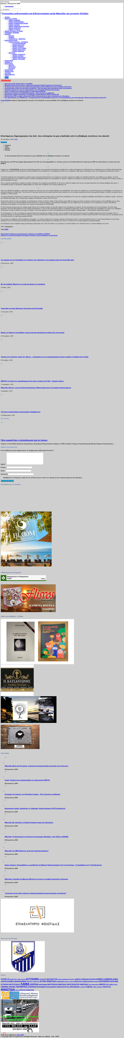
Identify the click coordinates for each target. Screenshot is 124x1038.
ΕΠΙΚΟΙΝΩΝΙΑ (9, 6)
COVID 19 (5, 979)
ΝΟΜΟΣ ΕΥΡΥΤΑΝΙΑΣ (19, 48)
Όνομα (3, 467)
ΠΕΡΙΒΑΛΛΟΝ (9, 71)
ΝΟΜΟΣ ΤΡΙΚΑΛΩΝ (18, 59)
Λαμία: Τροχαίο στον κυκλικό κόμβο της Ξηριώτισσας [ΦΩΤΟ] (25, 91)
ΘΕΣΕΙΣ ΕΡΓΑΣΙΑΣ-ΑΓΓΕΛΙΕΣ (14, 31)
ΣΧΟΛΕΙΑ (99, 987)
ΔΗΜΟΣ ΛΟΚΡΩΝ (14, 25)
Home (3, 100)
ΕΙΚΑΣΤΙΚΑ (12, 67)
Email (3, 471)
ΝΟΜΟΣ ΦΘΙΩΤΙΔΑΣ (18, 50)
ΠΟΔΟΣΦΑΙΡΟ (51, 987)
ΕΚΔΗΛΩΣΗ (60, 981)
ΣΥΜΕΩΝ (88, 987)
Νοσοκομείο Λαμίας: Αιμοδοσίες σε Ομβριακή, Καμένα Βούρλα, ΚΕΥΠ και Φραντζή (32, 94)
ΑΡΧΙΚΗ (7, 17)
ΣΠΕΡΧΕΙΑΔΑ (74, 987)
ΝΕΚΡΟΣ (102, 984)
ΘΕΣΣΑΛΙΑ (12, 53)
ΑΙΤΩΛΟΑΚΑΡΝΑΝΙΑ (19, 43)
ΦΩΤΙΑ (17, 990)
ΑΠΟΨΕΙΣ (8, 73)
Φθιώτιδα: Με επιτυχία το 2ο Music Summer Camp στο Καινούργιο (29, 822)
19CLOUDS (20, 1035)
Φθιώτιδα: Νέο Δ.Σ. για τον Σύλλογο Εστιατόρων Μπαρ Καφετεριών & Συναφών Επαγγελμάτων (36, 388)
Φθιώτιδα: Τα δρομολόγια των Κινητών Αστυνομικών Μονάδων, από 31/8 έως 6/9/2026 (36, 837)
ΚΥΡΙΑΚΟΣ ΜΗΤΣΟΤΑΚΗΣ (10, 984)
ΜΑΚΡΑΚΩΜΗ (43, 984)
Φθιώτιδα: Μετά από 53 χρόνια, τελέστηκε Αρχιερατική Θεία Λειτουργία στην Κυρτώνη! (33, 85)
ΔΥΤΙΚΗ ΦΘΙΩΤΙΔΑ (48, 981)
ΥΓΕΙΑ (7, 77)
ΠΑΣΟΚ (115, 984)
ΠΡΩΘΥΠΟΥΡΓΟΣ (63, 987)
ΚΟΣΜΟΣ (11, 37)
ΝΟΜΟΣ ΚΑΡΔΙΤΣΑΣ (18, 54)
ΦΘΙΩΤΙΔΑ (8, 989)
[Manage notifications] (4, 1033)
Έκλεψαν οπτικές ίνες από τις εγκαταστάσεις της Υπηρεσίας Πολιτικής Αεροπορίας (32, 90)
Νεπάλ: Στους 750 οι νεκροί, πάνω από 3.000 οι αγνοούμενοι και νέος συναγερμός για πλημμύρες (37, 96)
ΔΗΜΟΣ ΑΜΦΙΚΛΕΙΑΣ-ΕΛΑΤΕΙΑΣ (19, 26)
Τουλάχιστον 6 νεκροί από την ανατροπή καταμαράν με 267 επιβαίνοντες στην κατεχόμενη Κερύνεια (38, 86)
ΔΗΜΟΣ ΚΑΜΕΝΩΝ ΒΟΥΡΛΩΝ (18, 23)
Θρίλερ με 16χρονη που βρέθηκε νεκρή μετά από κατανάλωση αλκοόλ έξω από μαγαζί (32, 332)
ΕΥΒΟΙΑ (72, 981)
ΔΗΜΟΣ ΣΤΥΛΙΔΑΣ (14, 29)
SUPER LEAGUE (21, 979)
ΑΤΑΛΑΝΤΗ (43, 979)
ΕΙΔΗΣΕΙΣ (8, 34)
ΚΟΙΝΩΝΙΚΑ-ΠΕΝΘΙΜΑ (12, 32)
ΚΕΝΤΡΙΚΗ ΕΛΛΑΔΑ (11, 40)
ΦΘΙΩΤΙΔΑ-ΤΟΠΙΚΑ (11, 19)
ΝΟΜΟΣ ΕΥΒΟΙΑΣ (18, 46)
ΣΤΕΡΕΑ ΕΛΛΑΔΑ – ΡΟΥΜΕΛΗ (18, 42)
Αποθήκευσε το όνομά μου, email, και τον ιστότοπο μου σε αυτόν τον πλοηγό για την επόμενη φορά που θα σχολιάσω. (42, 477)
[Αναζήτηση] (1, 2)
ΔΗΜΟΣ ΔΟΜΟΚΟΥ (15, 28)
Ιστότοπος (4, 474)
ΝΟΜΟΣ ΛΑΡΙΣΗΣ (17, 56)
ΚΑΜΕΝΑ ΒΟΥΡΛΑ (88, 981)
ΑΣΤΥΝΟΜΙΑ (32, 979)
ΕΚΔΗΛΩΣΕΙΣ (9, 60)
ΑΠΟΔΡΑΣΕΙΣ (9, 70)
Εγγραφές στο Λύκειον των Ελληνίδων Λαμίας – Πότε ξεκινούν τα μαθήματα (29, 93)
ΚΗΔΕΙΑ (96, 981)
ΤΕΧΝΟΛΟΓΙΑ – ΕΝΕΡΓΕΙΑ (17, 39)
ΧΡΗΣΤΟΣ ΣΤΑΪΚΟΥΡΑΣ (26, 990)
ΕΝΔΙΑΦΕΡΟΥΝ (10, 74)
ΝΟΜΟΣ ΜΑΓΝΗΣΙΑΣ (19, 57)
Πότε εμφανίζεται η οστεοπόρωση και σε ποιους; (24, 440)
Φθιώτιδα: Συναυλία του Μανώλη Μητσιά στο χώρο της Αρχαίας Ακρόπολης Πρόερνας (36, 879)
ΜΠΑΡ (6, 229)
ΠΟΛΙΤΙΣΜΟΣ (9, 64)
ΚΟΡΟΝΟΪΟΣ (104, 981)
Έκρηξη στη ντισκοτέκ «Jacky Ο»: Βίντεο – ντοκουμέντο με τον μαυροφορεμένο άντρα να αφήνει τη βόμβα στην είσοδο (44, 357)
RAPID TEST (13, 979)
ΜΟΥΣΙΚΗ (12, 68)
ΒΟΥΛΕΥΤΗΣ (52, 979)
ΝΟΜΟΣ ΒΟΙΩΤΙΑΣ (18, 45)
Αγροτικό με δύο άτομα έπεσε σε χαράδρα (18, 83)
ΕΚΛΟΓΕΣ (66, 981)
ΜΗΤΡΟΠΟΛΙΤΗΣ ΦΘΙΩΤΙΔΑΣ (78, 984)
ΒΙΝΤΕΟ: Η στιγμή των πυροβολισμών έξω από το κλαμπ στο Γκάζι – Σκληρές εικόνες (32, 381)
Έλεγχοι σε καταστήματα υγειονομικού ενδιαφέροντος (20, 412)
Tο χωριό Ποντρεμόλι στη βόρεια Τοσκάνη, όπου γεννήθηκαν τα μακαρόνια (29, 235)
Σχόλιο (3, 464)
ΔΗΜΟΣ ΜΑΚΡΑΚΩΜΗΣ (16, 22)
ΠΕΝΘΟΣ (12, 987)
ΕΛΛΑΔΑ (11, 36)
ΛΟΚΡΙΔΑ (34, 984)
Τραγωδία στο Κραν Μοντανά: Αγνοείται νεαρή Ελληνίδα (22, 308)
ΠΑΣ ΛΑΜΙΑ (109, 984)
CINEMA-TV (8, 62)
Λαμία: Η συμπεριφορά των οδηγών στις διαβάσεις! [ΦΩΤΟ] (25, 234)
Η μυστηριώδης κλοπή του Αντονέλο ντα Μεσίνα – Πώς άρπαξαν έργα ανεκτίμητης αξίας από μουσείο (38, 88)
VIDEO (7, 76)
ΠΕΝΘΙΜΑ (4, 987)
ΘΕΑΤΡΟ (11, 65)
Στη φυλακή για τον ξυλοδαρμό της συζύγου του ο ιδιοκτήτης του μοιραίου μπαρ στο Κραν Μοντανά (37, 260)
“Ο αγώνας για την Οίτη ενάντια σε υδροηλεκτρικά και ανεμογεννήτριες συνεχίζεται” (35, 893)
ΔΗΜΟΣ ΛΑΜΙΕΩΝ (14, 20)
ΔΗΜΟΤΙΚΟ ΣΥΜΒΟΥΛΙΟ (33, 981)
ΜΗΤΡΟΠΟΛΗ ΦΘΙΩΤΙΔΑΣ (57, 984)
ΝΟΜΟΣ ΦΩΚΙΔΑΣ (18, 51)
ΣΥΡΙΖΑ (94, 987)
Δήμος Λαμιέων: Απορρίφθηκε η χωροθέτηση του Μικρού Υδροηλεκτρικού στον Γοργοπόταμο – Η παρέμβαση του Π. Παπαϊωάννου (53, 865)
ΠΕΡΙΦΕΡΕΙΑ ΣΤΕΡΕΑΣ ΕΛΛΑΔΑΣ (31, 987)
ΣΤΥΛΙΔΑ (82, 987)
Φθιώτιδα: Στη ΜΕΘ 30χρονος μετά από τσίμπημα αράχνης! (27, 851)
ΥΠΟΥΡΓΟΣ (106, 987)
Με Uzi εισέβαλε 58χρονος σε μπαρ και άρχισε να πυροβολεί (23, 284)
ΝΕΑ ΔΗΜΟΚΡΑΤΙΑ (94, 984)
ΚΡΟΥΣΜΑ (114, 981)
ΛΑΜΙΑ (24, 984)
